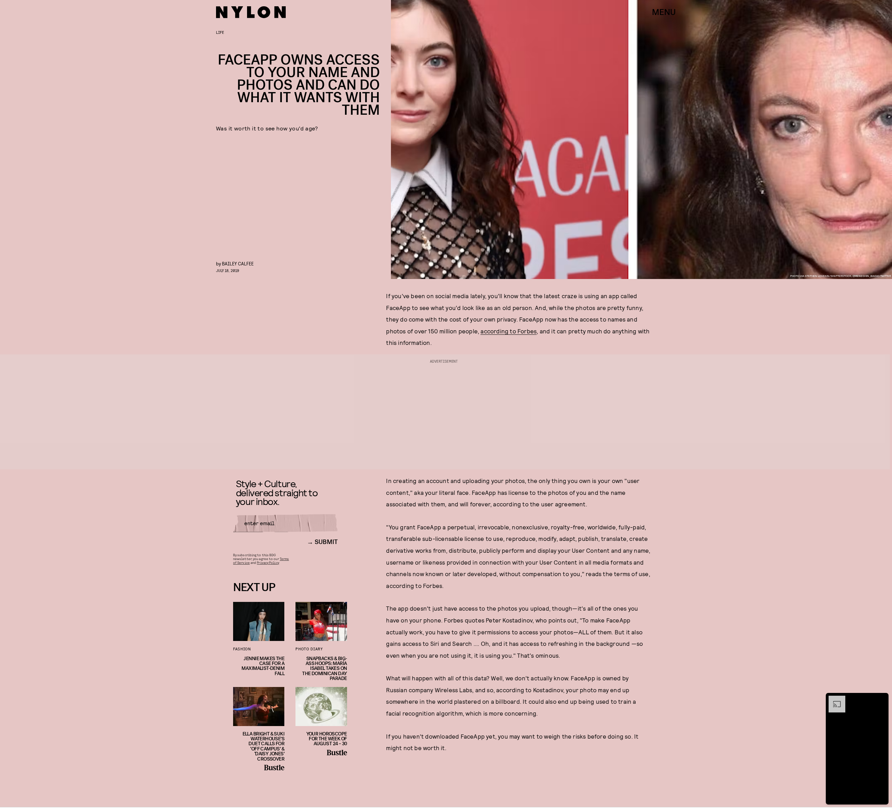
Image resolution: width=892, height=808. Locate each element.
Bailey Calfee (238, 263)
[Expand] (833, 699)
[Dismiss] (880, 699)
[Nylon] (251, 12)
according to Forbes (508, 330)
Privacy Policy (268, 562)
